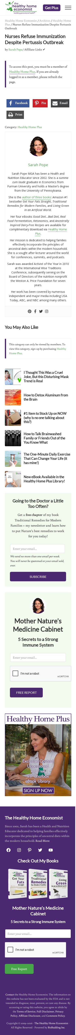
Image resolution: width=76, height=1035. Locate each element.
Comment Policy (55, 1015)
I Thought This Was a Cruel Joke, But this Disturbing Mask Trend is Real (46, 377)
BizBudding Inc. (56, 1027)
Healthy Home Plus (22, 71)
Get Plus (51, 7)
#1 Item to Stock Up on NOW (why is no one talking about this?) (45, 417)
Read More (42, 841)
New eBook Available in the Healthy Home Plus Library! (44, 479)
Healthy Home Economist (21, 20)
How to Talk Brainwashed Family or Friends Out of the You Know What (44, 438)
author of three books (36, 197)
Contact (9, 994)
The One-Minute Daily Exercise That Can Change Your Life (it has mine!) (47, 458)
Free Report (26, 692)
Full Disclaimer (45, 1011)
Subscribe (38, 576)
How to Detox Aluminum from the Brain (46, 397)
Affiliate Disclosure (29, 1015)
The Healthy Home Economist (51, 1023)
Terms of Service (26, 1011)
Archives (44, 20)
